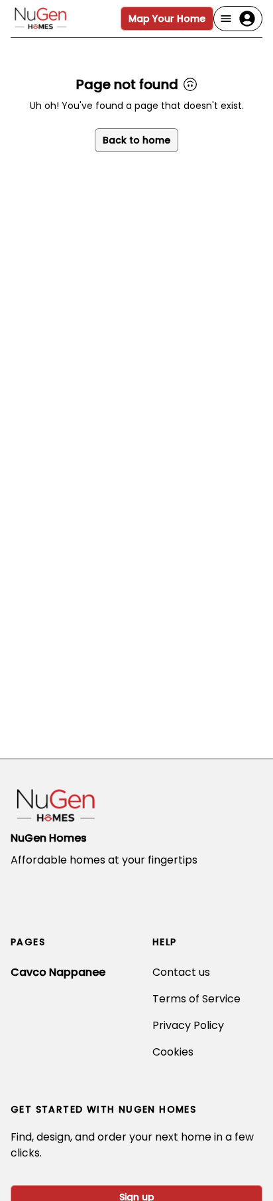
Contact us (181, 972)
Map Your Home (167, 18)
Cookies (172, 1052)
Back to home (136, 140)
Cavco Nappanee (58, 972)
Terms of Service (196, 998)
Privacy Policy (188, 1025)
